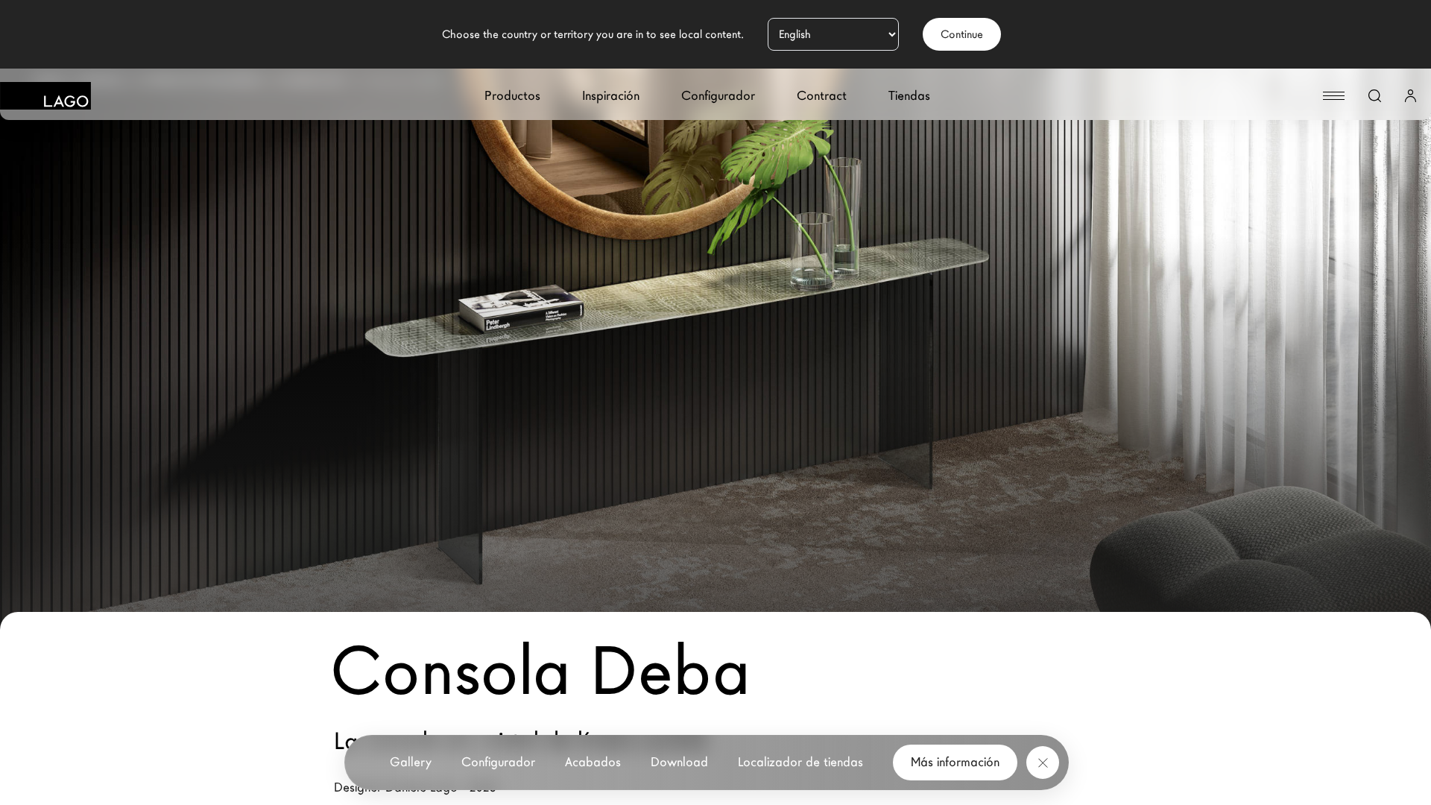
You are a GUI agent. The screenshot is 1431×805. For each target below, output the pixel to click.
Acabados (593, 762)
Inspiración (610, 95)
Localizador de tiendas (800, 762)
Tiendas (909, 95)
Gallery (411, 762)
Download (679, 762)
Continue (962, 34)
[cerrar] (1042, 762)
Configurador (718, 95)
